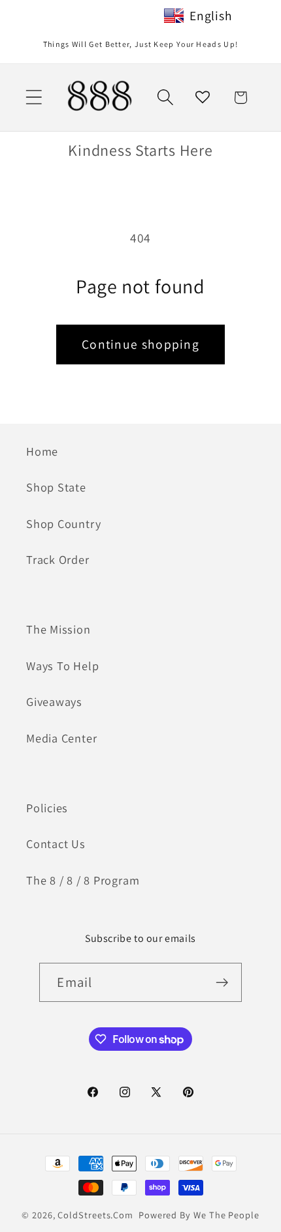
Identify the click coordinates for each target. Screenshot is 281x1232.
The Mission (58, 629)
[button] (33, 97)
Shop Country (63, 523)
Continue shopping (140, 344)
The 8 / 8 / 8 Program (82, 880)
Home (42, 451)
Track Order (58, 559)
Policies (47, 807)
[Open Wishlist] (203, 97)
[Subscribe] (222, 983)
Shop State (56, 487)
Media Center (61, 738)
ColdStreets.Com (95, 1215)
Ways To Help (62, 665)
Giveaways (54, 701)
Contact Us (56, 843)
